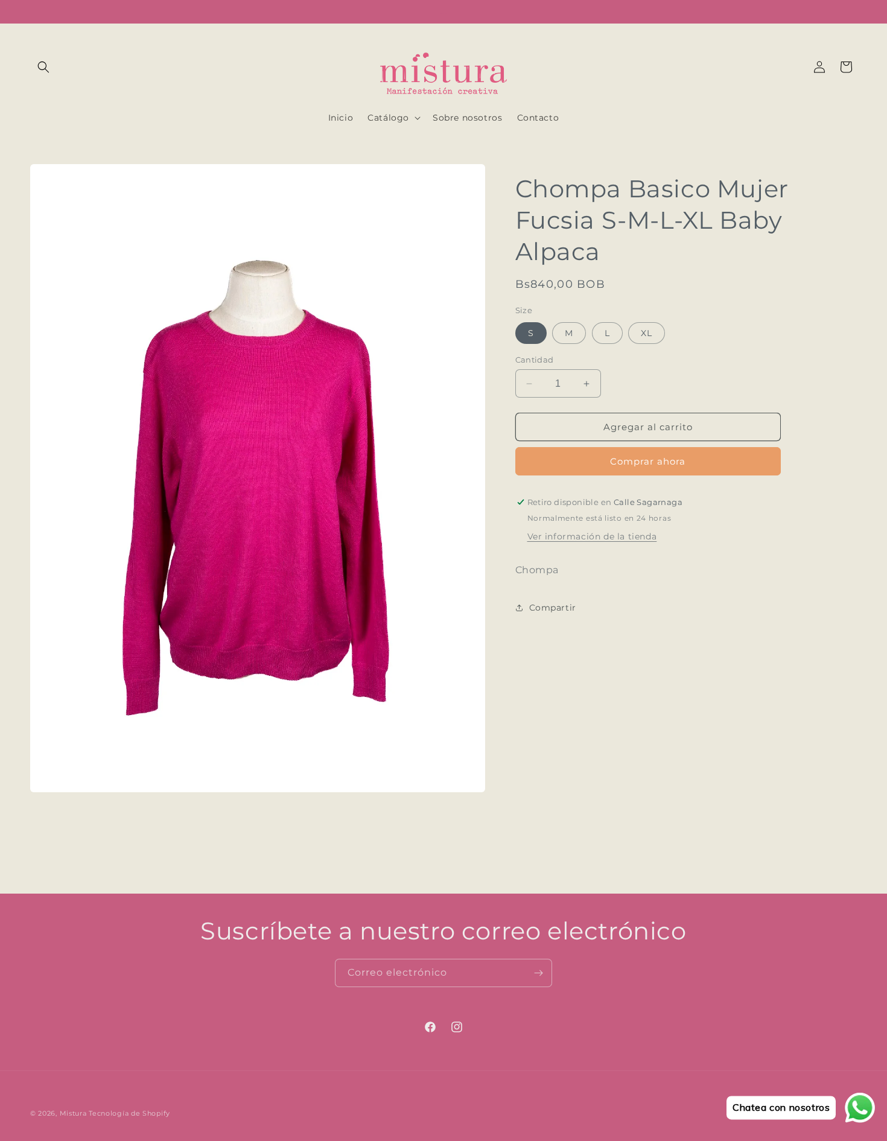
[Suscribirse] (538, 973)
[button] (43, 67)
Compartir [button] (552, 607)
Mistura (73, 1113)
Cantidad (534, 359)
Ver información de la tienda (592, 536)
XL (646, 333)
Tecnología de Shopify (129, 1113)
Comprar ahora (647, 461)
